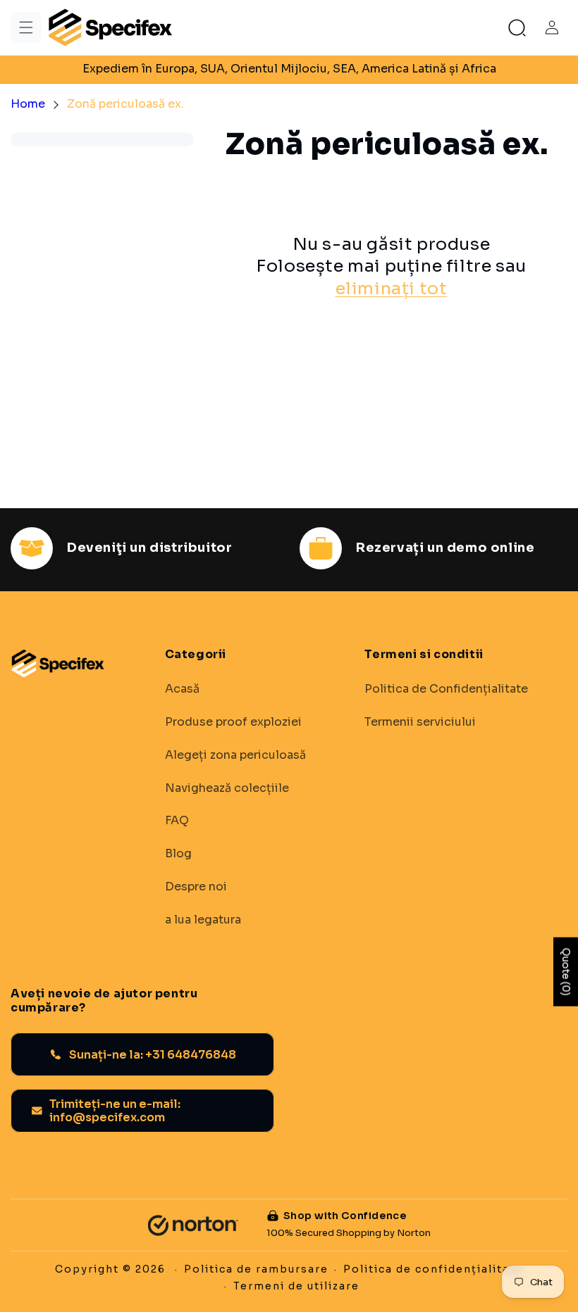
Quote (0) (566, 971)
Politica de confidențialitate (433, 1269)
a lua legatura (203, 920)
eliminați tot (392, 288)
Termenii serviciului (420, 722)
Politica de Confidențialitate (446, 689)
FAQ (177, 821)
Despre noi (196, 887)
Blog (178, 854)
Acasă (182, 689)
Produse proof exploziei (233, 722)
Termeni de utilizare (296, 1286)
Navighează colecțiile (227, 788)
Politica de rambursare (256, 1269)
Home (28, 103)
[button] (26, 27)
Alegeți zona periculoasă (235, 755)
